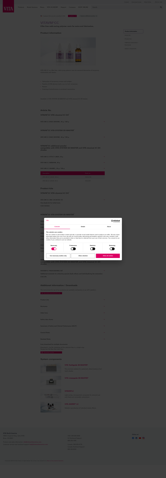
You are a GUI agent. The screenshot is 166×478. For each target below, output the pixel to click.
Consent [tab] (57, 226)
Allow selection (83, 256)
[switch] (73, 248)
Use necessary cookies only (58, 256)
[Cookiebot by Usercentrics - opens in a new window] (112, 221)
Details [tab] (83, 226)
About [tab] (109, 226)
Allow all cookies (108, 256)
